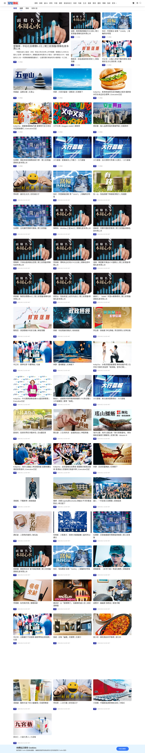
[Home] (13, 3)
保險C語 (34, 8)
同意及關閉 (122, 749)
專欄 (27, 8)
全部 (21, 8)
